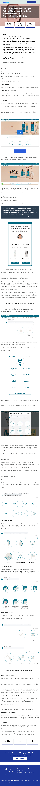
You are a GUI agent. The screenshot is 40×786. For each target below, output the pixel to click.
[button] (37, 2)
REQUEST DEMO (31, 1)
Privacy (29, 780)
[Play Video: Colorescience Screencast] (20, 132)
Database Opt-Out (35, 780)
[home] (5, 2)
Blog (29, 770)
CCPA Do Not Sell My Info (6, 782)
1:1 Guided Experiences (21, 772)
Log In (6, 774)
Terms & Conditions (24, 780)
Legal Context (31, 772)
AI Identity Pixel (20, 770)
